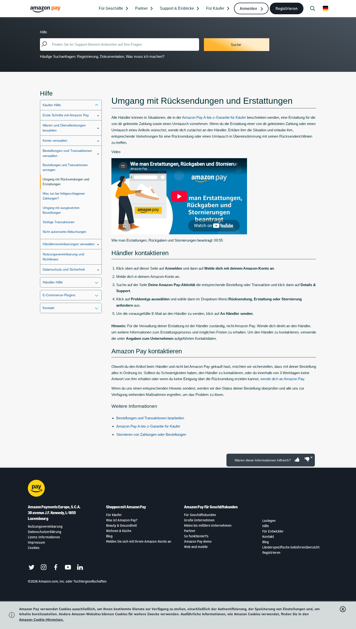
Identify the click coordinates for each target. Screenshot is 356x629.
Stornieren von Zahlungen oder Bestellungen (151, 434)
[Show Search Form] (312, 8)
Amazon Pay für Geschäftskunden (211, 506)
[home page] (46, 9)
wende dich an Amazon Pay (282, 379)
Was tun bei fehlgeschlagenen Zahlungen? (64, 196)
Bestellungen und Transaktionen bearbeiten (150, 418)
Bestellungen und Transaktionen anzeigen (65, 167)
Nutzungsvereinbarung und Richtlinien (63, 256)
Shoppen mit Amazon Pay (126, 506)
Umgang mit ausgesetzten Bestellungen (61, 210)
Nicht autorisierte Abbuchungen (64, 232)
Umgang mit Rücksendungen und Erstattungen (66, 182)
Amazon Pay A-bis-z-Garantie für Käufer (214, 117)
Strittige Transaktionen (58, 222)
